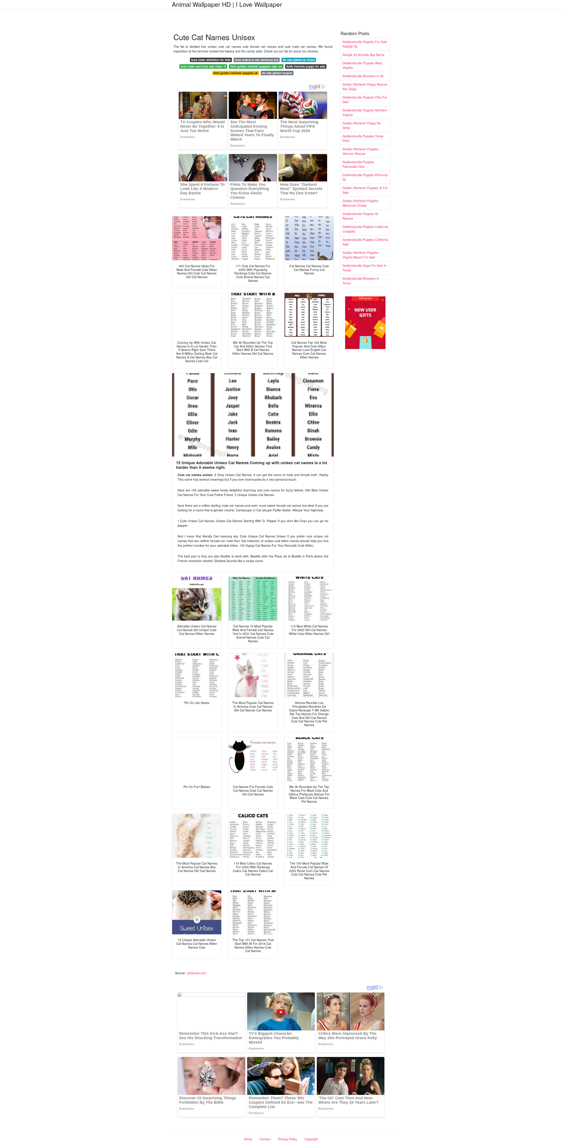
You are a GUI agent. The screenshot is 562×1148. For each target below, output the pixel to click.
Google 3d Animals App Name (363, 54)
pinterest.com (196, 973)
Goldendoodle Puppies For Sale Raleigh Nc (364, 43)
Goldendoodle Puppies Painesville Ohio (358, 164)
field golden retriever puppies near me (256, 66)
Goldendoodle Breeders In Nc (363, 76)
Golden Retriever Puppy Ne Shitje (361, 125)
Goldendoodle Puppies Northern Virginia (364, 112)
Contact (265, 1139)
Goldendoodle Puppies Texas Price (362, 138)
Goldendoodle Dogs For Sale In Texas (364, 267)
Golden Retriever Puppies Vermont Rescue (360, 151)
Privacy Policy (287, 1139)
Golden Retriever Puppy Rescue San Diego (364, 86)
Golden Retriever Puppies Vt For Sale (365, 190)
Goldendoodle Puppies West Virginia (362, 65)
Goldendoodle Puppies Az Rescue (360, 215)
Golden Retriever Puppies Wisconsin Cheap (360, 203)
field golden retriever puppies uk (235, 73)
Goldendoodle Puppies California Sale (365, 241)
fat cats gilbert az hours (299, 60)
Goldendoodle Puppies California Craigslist (365, 228)
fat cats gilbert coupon (277, 73)
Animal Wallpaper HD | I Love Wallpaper (227, 4)
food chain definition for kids (211, 60)
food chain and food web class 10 (203, 66)
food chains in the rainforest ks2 (257, 60)
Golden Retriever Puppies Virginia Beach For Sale (360, 254)
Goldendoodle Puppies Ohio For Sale (364, 99)
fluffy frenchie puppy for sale (305, 66)
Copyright (311, 1139)
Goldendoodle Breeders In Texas (360, 280)
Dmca (248, 1139)
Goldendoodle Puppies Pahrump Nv (365, 177)
